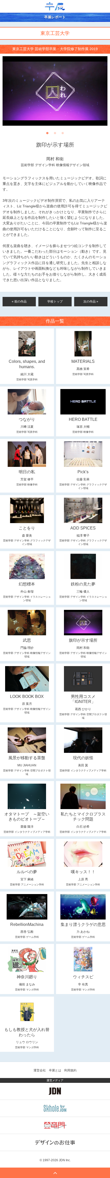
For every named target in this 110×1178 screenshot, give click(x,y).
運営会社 (40, 1070)
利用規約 (70, 1070)
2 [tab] (55, 134)
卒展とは (55, 1070)
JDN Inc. (65, 1160)
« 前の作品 (19, 301)
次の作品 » (90, 301)
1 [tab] (47, 134)
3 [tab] (62, 134)
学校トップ (55, 301)
